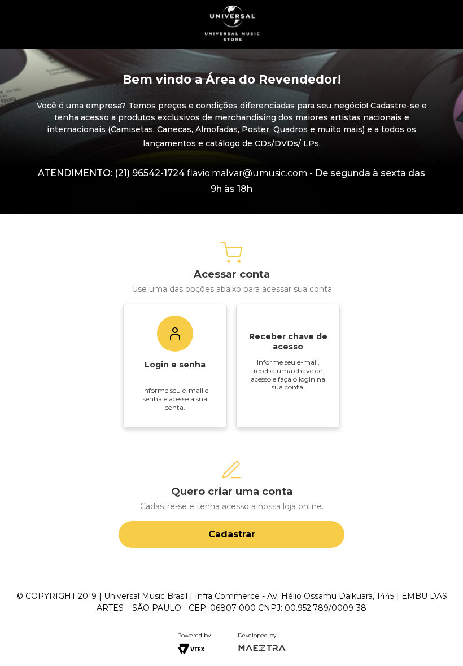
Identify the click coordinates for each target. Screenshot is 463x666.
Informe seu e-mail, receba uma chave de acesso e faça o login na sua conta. (288, 374)
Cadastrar (231, 534)
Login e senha (175, 365)
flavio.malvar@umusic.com (247, 173)
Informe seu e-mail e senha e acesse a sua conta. (175, 398)
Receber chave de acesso (288, 341)
